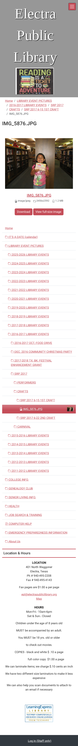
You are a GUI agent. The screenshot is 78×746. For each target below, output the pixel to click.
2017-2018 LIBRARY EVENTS (30, 325)
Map (39, 598)
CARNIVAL (24, 426)
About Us (14, 541)
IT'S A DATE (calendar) (23, 237)
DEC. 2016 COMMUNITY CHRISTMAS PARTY (43, 351)
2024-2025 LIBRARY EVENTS (30, 263)
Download (23, 211)
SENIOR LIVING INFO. (22, 497)
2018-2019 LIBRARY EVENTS (30, 316)
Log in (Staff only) (39, 741)
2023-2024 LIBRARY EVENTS (30, 272)
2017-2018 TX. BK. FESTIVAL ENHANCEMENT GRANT (31, 363)
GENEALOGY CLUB (20, 488)
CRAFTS (14, 109)
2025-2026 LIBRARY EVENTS (30, 254)
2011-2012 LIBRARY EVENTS (30, 471)
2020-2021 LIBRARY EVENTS (30, 298)
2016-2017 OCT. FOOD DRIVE (33, 343)
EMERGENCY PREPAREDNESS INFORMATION (37, 532)
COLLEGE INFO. (18, 479)
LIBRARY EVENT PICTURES (34, 101)
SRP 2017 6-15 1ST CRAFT (41, 109)
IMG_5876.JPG (39, 195)
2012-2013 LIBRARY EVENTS (30, 462)
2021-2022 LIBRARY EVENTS (30, 290)
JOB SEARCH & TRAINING (25, 515)
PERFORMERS (26, 382)
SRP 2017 (57, 105)
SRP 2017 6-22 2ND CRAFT (37, 418)
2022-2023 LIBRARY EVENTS (30, 281)
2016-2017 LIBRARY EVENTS (28, 105)
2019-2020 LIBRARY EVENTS (30, 307)
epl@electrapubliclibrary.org (39, 594)
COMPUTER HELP (20, 523)
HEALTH (13, 506)
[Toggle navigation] (72, 6)
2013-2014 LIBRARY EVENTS (30, 453)
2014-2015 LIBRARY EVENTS (30, 444)
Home (9, 101)
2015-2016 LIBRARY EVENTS (30, 435)
